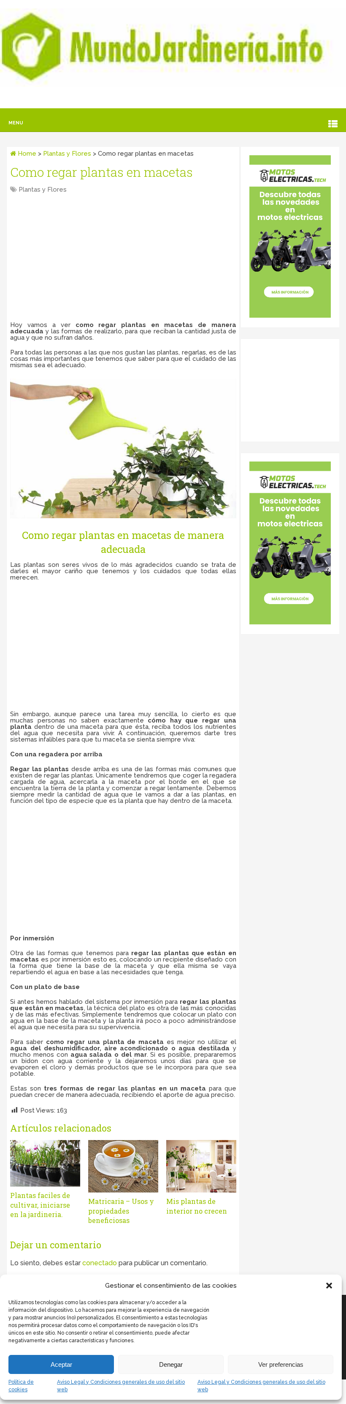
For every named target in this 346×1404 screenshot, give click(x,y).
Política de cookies (21, 1386)
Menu (15, 123)
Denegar (171, 1364)
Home (26, 153)
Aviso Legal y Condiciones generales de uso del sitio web (121, 1386)
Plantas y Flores (67, 153)
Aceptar (61, 1364)
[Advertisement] (123, 258)
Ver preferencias (280, 1364)
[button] (329, 1285)
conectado (99, 1263)
